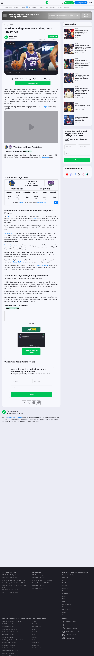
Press (34, 634)
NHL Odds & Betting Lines (10, 592)
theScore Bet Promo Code (10, 650)
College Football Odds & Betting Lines (13, 580)
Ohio (63, 601)
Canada (64, 615)
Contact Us (35, 645)
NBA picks (45, 107)
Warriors (10, 216)
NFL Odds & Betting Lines (10, 575)
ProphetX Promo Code (9, 642)
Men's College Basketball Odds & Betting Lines (16, 583)
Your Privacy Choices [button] (38, 648)
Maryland (65, 583)
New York (65, 577)
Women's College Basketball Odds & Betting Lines (15, 586)
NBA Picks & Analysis (38, 577)
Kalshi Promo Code (7, 634)
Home (6, 25)
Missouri (64, 612)
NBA (11, 25)
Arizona (64, 585)
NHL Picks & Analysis (38, 588)
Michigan (65, 599)
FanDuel (20, 202)
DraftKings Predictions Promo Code (12, 640)
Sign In (90, 2)
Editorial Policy (36, 626)
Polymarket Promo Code (9, 629)
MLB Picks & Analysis (38, 585)
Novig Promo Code (7, 637)
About (34, 621)
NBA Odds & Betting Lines (10, 577)
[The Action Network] (47, 2)
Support (34, 637)
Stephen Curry (9, 233)
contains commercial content (14, 417)
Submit (31, 394)
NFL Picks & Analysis (38, 575)
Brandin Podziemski (11, 245)
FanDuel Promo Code (8, 648)
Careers (34, 629)
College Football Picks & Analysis (42, 580)
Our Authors (35, 624)
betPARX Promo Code (8, 653)
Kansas (64, 607)
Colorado (65, 588)
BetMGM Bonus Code (8, 624)
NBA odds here (41, 202)
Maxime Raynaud (42, 265)
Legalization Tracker (68, 575)
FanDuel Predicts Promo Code (11, 632)
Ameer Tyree (13, 36)
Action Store (36, 632)
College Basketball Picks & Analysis (42, 583)
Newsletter (35, 642)
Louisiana (65, 580)
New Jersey (65, 591)
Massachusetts (66, 604)
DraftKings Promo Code (9, 645)
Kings (35, 218)
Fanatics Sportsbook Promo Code (12, 621)
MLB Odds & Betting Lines (10, 590)
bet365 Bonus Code (8, 626)
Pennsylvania (66, 593)
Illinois (64, 596)
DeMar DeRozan (18, 262)
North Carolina (66, 609)
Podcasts (35, 640)
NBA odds (45, 157)
